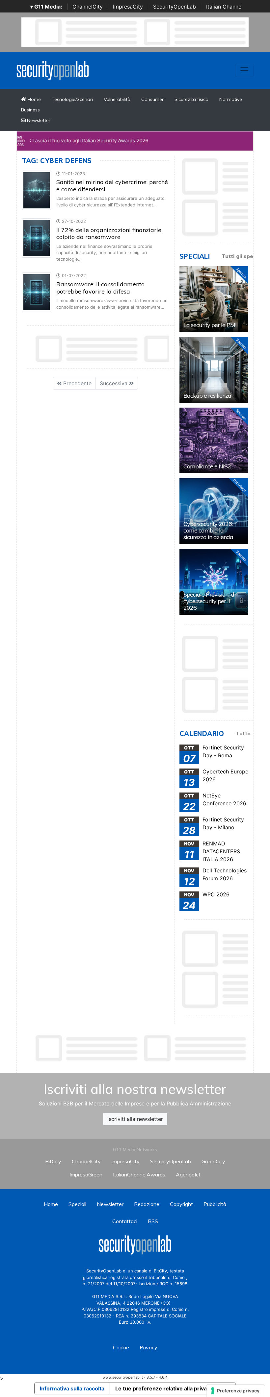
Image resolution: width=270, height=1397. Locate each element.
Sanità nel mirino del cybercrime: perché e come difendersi (112, 185)
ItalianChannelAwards (139, 1174)
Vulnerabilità (117, 99)
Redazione (146, 1204)
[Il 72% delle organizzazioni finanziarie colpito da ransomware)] (36, 237)
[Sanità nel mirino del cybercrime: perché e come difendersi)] (36, 189)
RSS (153, 1221)
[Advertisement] (141, 1048)
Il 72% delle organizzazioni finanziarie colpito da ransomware (108, 233)
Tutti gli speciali (242, 256)
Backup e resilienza (207, 395)
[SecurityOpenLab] (52, 69)
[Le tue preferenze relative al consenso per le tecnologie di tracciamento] (235, 1391)
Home (33, 99)
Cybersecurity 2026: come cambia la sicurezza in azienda (208, 530)
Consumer (152, 99)
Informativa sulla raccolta (72, 1388)
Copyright (181, 1204)
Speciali (77, 1204)
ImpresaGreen (85, 1174)
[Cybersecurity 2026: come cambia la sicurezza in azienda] (213, 511)
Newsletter (38, 120)
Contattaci (124, 1221)
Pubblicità (214, 1204)
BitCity (53, 1161)
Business (30, 110)
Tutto (243, 733)
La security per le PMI (209, 325)
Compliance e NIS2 (207, 466)
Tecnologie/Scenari (72, 99)
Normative (230, 99)
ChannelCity (87, 6)
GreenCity (213, 1161)
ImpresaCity (128, 6)
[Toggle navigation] (244, 70)
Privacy (148, 1347)
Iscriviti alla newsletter (135, 1119)
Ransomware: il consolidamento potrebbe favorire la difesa (100, 287)
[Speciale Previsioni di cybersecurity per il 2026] (213, 582)
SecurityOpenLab (174, 6)
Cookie (121, 1347)
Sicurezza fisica (191, 99)
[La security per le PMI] (213, 299)
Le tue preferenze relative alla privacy (164, 1388)
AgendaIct (188, 1174)
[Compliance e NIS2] (213, 440)
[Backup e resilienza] (213, 370)
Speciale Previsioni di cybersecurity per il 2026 (209, 601)
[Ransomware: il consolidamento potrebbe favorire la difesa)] (36, 292)
